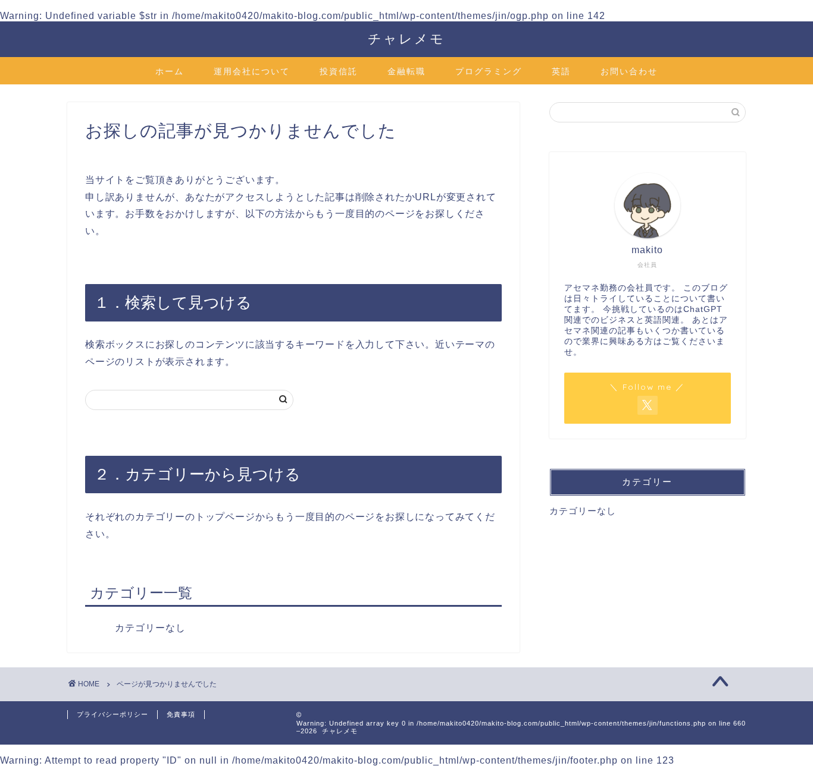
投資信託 (339, 71)
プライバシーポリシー (112, 714)
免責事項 (181, 714)
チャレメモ (406, 38)
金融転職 (406, 71)
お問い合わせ (629, 71)
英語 (561, 71)
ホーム (169, 71)
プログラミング (488, 71)
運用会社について (252, 71)
